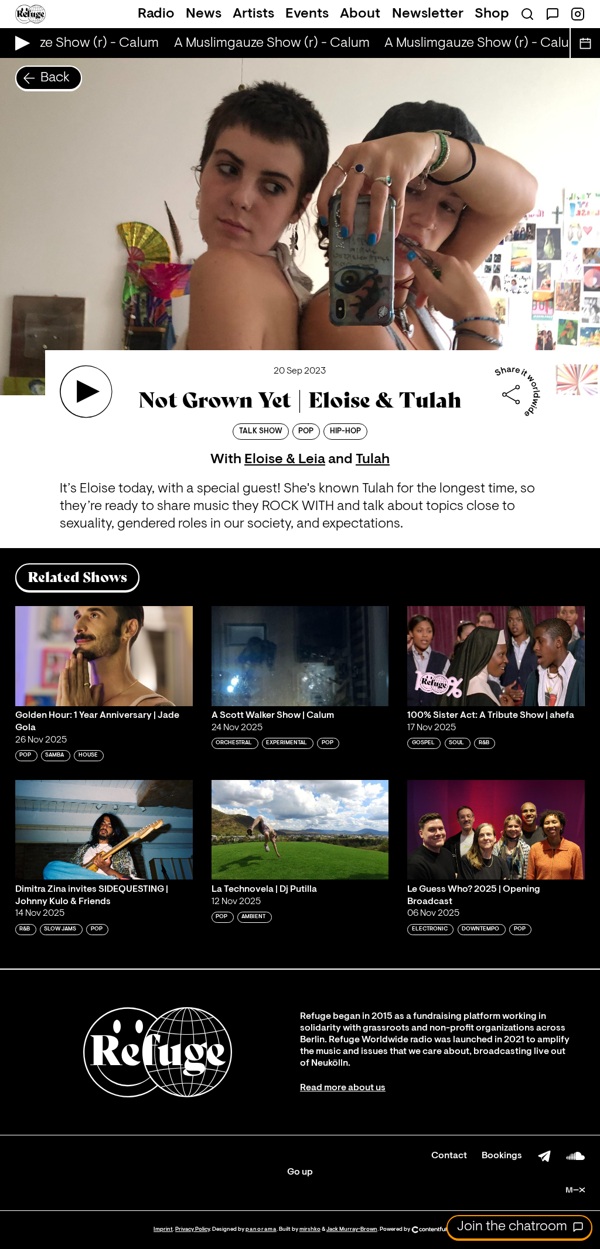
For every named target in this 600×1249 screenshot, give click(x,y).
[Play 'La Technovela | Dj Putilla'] (300, 830)
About (360, 14)
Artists (253, 14)
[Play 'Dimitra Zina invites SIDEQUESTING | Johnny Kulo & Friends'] (104, 830)
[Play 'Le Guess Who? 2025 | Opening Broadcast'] (496, 830)
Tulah (373, 460)
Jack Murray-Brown (351, 1229)
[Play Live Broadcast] (19, 43)
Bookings (502, 1156)
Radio (156, 14)
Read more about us (343, 1088)
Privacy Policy (192, 1229)
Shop (492, 14)
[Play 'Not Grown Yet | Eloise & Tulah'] (86, 391)
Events (307, 14)
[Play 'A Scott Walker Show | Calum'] (300, 656)
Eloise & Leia (284, 460)
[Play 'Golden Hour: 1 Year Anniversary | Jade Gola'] (104, 656)
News (203, 14)
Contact (449, 1156)
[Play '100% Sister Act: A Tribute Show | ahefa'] (496, 656)
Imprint (163, 1229)
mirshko (310, 1229)
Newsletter (427, 14)
